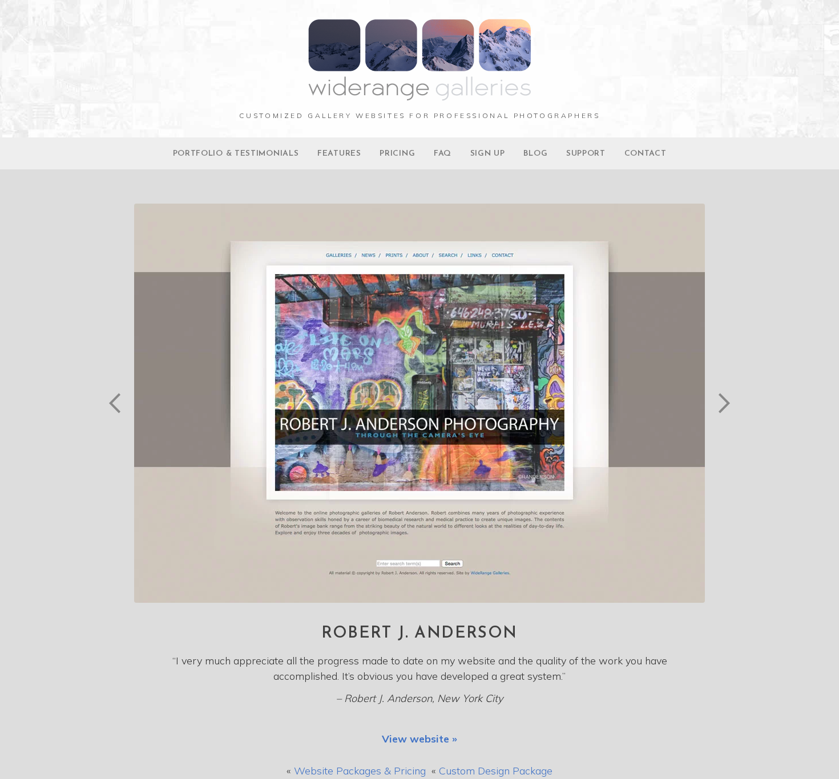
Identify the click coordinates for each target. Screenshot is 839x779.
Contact (645, 153)
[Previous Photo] (120, 430)
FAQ (442, 153)
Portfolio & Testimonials (236, 153)
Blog (535, 153)
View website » (419, 738)
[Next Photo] (719, 430)
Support (586, 153)
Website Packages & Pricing (360, 770)
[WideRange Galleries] (419, 95)
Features (339, 153)
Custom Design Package (495, 770)
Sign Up (487, 153)
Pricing (397, 153)
